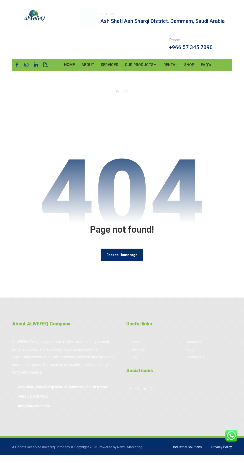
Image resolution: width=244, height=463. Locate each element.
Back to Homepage (122, 255)
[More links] (220, 65)
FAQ (135, 357)
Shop (191, 349)
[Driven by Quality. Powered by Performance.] (34, 15)
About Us (194, 342)
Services (138, 349)
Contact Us (195, 357)
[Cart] (230, 62)
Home (136, 342)
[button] (17, 65)
